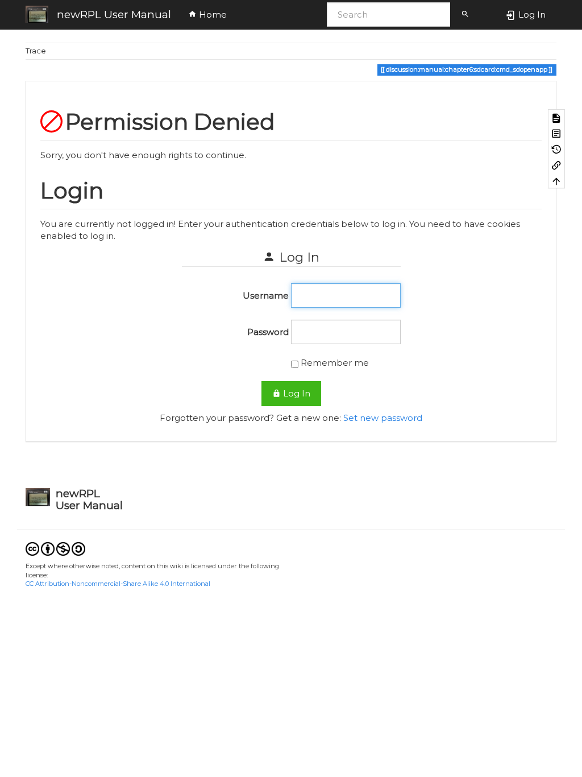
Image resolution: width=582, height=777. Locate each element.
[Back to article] (556, 133)
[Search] (465, 14)
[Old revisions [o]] (556, 149)
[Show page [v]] (556, 117)
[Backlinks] (556, 165)
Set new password (382, 417)
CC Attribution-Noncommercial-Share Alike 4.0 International (118, 584)
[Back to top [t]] (556, 180)
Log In (295, 393)
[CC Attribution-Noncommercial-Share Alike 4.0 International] (55, 548)
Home (212, 14)
